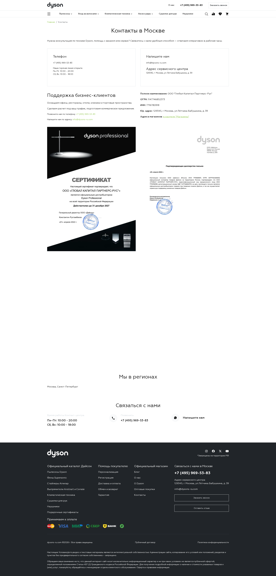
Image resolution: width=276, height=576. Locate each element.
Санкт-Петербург (67, 387)
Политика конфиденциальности (213, 542)
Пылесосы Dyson (57, 472)
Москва (51, 387)
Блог (137, 472)
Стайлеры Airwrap (58, 483)
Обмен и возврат (108, 489)
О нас (171, 5)
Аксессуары (144, 14)
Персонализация (108, 472)
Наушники (188, 14)
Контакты (140, 495)
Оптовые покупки (144, 489)
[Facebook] (213, 451)
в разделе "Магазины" (176, 117)
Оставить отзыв (202, 508)
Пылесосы (64, 14)
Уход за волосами (87, 14)
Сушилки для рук (168, 14)
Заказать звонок (218, 5)
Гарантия (103, 495)
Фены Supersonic (57, 478)
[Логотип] (55, 5)
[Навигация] (49, 14)
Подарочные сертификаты (62, 512)
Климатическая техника (117, 14)
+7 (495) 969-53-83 (191, 5)
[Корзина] (227, 14)
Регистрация (105, 478)
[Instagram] (206, 451)
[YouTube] (227, 451)
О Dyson (139, 483)
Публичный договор (145, 542)
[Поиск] (206, 14)
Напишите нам (194, 417)
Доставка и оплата (109, 483)
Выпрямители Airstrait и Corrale (66, 489)
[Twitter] (220, 451)
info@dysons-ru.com (83, 120)
